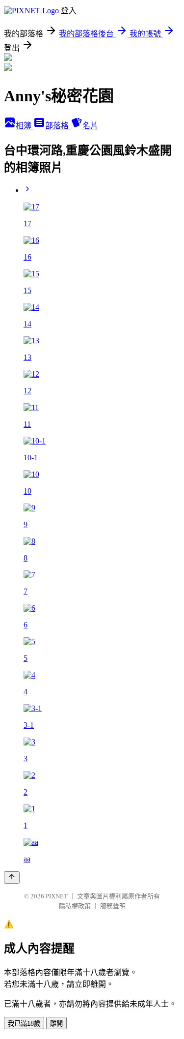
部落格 (58, 125)
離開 (56, 1023)
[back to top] (12, 877)
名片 (90, 125)
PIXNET (57, 896)
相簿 (24, 125)
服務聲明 (113, 906)
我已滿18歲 (24, 1023)
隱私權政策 (75, 906)
